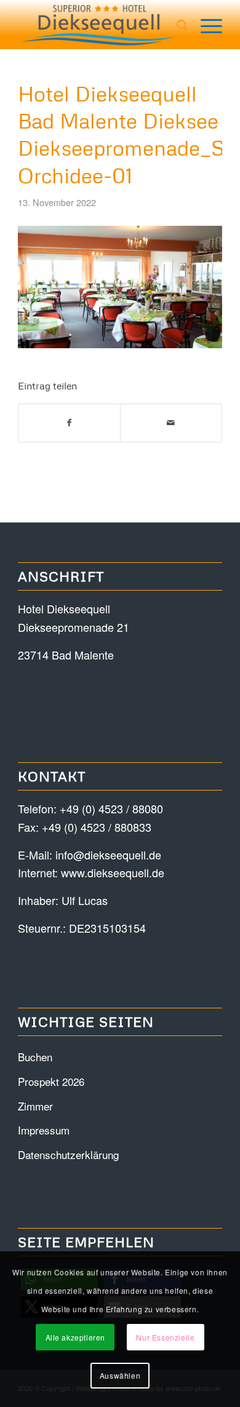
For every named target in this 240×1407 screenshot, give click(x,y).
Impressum (44, 1130)
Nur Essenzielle (165, 1337)
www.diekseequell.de (112, 872)
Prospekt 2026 (51, 1081)
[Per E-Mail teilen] (171, 423)
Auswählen (120, 1375)
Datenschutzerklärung (68, 1154)
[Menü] (205, 24)
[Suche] (176, 24)
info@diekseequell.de (108, 855)
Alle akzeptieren (76, 1337)
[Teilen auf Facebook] (69, 423)
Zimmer (35, 1106)
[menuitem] (176, 24)
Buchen (35, 1056)
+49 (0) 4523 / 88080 (111, 808)
